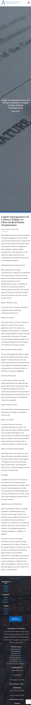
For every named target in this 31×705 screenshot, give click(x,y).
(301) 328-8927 (5, 600)
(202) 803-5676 (6, 588)
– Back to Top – (15, 578)
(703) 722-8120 (5, 611)
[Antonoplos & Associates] (10, 3)
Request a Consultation (15, 619)
